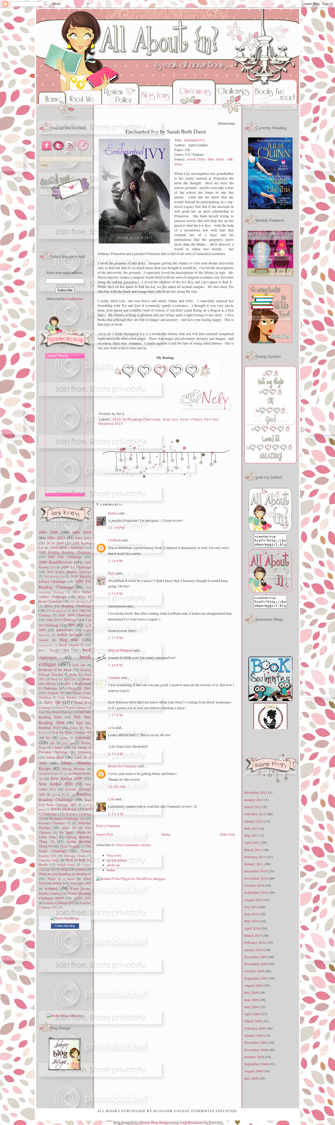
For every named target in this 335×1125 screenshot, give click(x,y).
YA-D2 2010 (82, 898)
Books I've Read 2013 (63, 679)
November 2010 (256, 878)
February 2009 (255, 1028)
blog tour (69, 639)
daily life (52, 702)
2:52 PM (115, 593)
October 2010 (254, 885)
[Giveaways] (194, 115)
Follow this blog (65, 925)
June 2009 (251, 999)
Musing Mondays (74, 769)
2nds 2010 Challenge (61, 619)
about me (113, 865)
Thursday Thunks (75, 856)
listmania (84, 752)
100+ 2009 (48, 532)
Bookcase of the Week (55, 669)
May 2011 (251, 835)
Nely (111, 573)
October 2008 (254, 1057)
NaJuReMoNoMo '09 (51, 773)
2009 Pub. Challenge (65, 557)
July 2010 (251, 907)
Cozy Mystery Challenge (74, 697)
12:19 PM (116, 527)
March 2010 (253, 935)
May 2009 (251, 1007)
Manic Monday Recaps (65, 765)
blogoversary (46, 645)
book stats (79, 665)
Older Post (227, 834)
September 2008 (256, 1064)
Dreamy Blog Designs (155, 1122)
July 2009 (251, 992)
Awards (43, 640)
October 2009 (254, 971)
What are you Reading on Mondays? (65, 874)
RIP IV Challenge (64, 809)
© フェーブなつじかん (72, 494)
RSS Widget (53, 494)
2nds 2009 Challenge (74, 615)
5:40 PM (115, 665)
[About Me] (84, 115)
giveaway (83, 737)
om (53, 794)
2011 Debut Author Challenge (65, 594)
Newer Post (104, 834)
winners (51, 888)
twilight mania (66, 864)
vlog (64, 869)
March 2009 (253, 1021)
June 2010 (251, 914)
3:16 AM (116, 813)
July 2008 (251, 1078)
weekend (80, 869)
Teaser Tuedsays (70, 846)
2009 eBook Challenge (66, 547)
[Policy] (120, 115)
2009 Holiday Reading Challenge (65, 552)
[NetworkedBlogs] (65, 918)
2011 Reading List (80, 601)
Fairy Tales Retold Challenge (56, 712)
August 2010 (253, 899)
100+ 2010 (81, 532)
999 (71, 625)
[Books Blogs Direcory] (65, 1015)
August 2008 (253, 1071)
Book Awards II (71, 644)
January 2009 (254, 1035)
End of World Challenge (71, 707)
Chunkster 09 (55, 693)
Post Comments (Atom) (133, 845)
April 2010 (252, 928)
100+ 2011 (56, 538)
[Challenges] (234, 115)
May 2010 (251, 921)
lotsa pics (55, 757)
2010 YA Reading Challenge (65, 584)
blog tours (114, 855)
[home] (51, 115)
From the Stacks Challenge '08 (71, 732)
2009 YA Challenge (76, 567)
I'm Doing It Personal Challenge (65, 750)
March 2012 (253, 807)
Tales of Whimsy (120, 650)
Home (166, 834)
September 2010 (256, 892)
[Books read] (276, 115)
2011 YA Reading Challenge (67, 605)
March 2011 (253, 849)
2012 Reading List (56, 611)
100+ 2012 (83, 538)
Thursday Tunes (49, 860)
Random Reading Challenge (65, 796)
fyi (48, 737)
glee (52, 743)
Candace (114, 677)
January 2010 (254, 949)
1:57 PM (115, 715)
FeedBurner (74, 298)
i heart (57, 747)
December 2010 (255, 871)
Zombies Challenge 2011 (59, 903)
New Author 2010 (56, 784)
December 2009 (255, 957)
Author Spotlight (70, 634)
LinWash (114, 540)
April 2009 (252, 1014)
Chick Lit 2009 (79, 688)
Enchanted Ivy (194, 140)
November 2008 (256, 1050)
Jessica (113, 513)
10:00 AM (117, 786)
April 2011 (252, 842)
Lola (111, 727)
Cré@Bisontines (192, 1122)
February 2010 (255, 942)
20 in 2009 (55, 543)
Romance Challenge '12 (54, 823)
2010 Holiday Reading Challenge (69, 572)
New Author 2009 (66, 778)
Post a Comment (108, 825)
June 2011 (251, 828)
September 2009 (256, 978)
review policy (117, 860)
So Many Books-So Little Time (65, 834)
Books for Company (122, 766)
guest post (68, 743)
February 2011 (255, 857)
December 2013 (255, 792)
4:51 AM (116, 753)
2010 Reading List (54, 576)
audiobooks (64, 630)
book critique (191, 419)
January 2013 (254, 799)
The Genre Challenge (65, 848)
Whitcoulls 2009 (80, 883)
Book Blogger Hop (54, 650)
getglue (64, 738)
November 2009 (256, 964)
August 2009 (253, 985)
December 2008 (255, 1042)
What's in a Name (61, 879)
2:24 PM (115, 560)
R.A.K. (66, 794)
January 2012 (254, 821)
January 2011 (254, 864)
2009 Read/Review (55, 562)
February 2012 (255, 814)
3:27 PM (115, 637)
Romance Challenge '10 (66, 818)
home (111, 870)
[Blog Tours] (155, 115)
